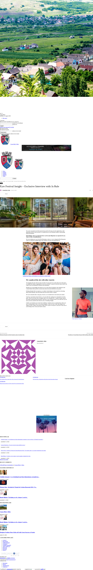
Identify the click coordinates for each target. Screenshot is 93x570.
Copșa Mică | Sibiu (6, 190)
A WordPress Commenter (6, 465)
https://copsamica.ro (40, 343)
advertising (7, 558)
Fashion (4, 172)
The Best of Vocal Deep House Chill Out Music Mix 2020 (80, 334)
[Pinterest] (22, 193)
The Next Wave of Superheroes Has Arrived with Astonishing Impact (45, 379)
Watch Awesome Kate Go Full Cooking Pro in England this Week (12, 383)
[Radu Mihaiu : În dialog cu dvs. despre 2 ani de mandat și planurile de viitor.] (3, 494)
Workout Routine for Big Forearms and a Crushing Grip (12, 334)
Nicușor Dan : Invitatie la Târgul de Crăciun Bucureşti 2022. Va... (18, 487)
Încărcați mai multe (4, 459)
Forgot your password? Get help (7, 127)
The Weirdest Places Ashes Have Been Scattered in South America (12, 379)
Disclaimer (5, 563)
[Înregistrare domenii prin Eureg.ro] (32, 569)
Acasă (1, 181)
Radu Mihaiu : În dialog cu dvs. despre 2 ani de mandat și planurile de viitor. (16, 456)
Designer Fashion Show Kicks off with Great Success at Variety (17, 532)
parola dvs (15, 124)
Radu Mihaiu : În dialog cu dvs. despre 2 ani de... (14, 497)
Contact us (5, 566)
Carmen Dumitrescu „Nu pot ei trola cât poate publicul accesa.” (13, 445)
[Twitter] (17, 193)
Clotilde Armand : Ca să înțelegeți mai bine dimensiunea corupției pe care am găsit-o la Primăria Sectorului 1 (22, 439)
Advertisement (6, 565)
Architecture (2, 377)
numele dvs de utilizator (18, 123)
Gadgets (4, 173)
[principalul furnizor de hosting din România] (22, 569)
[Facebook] (12, 193)
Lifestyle (4, 174)
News (4, 171)
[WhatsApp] (27, 193)
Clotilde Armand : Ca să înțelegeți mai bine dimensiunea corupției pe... (19, 477)
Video (4, 176)
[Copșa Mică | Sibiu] (1, 190)
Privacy (4, 564)
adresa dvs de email (17, 131)
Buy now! (5, 118)
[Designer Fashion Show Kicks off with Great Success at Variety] (3, 529)
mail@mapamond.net (10, 559)
